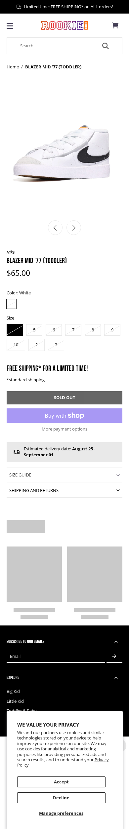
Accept (61, 782)
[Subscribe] (114, 656)
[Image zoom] (64, 152)
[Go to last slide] (55, 227)
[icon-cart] (115, 25)
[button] (64, 398)
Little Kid (15, 701)
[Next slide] (73, 227)
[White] (11, 304)
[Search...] (105, 46)
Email (15, 656)
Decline (61, 798)
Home (13, 67)
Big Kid (13, 691)
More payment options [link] (64, 429)
